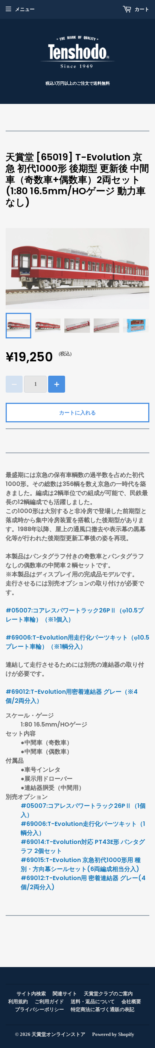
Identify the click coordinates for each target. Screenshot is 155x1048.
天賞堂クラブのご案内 (108, 993)
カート (141, 9)
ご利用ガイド (49, 1001)
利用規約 (18, 1001)
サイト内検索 (31, 993)
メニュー (25, 9)
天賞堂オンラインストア (58, 1034)
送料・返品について (93, 1001)
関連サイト (65, 993)
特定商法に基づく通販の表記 (102, 1009)
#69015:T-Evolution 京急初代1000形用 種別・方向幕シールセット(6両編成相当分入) (81, 864)
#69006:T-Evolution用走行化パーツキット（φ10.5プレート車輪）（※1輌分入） (77, 642)
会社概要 (131, 1001)
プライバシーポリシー (39, 1009)
